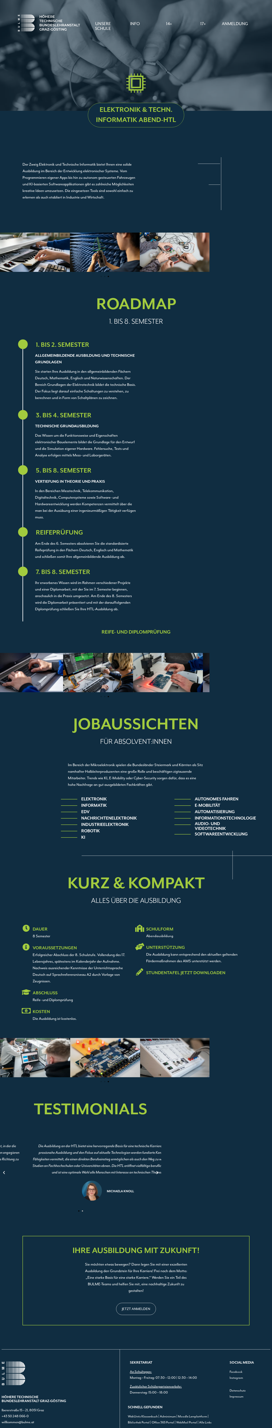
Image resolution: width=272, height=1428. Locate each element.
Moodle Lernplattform (192, 1416)
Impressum (236, 1397)
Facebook (236, 1372)
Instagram (236, 1378)
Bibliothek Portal (139, 1422)
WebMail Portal (186, 1422)
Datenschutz (238, 1391)
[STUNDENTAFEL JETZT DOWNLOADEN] (139, 972)
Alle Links (205, 1422)
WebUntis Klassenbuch (143, 1416)
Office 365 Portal (163, 1422)
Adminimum (168, 1416)
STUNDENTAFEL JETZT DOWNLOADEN (185, 972)
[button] (135, 23)
